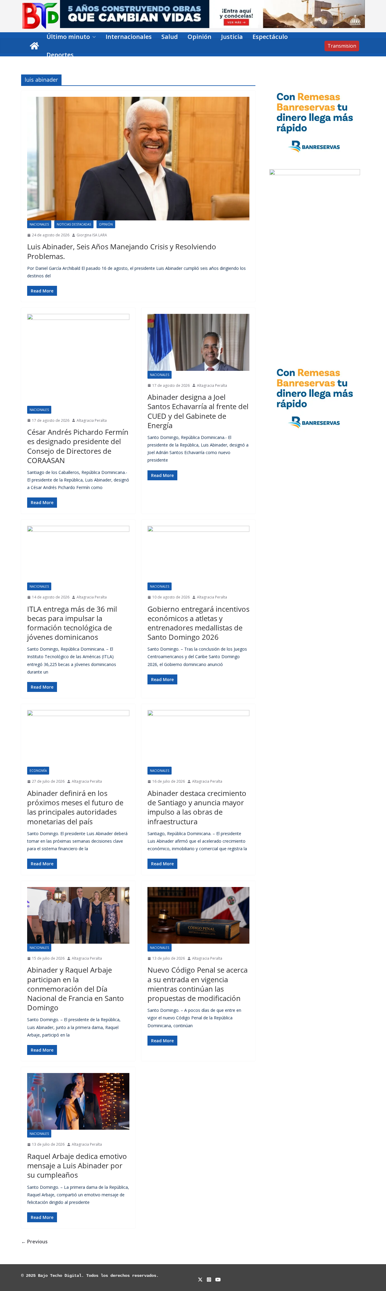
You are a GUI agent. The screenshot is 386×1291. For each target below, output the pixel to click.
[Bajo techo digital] (34, 46)
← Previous (34, 1241)
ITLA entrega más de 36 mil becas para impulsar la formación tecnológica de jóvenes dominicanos (72, 623)
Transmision (341, 46)
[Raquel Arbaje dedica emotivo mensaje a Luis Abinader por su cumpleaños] (78, 1101)
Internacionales (129, 37)
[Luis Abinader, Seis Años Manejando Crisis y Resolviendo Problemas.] (138, 158)
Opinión (199, 37)
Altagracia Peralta (92, 420)
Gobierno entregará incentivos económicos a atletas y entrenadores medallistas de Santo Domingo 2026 (198, 623)
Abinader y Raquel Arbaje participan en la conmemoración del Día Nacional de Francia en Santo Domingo (75, 988)
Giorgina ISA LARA (92, 235)
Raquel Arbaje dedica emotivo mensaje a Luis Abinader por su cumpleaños (77, 1165)
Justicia (232, 37)
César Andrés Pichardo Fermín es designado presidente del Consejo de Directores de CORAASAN (77, 446)
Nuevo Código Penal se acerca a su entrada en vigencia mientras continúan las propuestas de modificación (197, 984)
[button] (93, 37)
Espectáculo (270, 37)
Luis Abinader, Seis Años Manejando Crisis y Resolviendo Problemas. (121, 251)
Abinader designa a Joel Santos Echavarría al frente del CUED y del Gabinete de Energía (197, 411)
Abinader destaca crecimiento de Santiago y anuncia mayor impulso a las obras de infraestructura (196, 807)
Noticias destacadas (74, 224)
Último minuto (68, 37)
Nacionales (39, 224)
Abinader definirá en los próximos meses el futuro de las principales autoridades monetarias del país (75, 807)
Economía (38, 771)
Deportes (60, 55)
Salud (169, 37)
